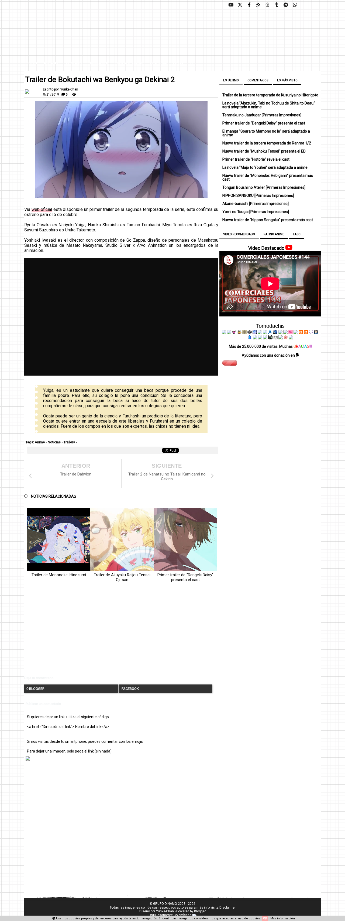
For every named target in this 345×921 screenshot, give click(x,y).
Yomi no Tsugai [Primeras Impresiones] (255, 212)
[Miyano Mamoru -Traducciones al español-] (301, 333)
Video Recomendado (239, 234)
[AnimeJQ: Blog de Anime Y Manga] (291, 338)
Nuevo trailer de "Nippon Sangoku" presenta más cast (267, 220)
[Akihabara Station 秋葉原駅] (311, 333)
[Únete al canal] (286, 5)
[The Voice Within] (275, 338)
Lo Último (231, 80)
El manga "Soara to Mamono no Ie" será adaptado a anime (266, 133)
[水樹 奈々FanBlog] (249, 333)
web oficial (42, 209)
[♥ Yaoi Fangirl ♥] (239, 333)
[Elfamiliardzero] (316, 333)
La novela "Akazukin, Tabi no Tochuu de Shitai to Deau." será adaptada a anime (268, 105)
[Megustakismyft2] (250, 338)
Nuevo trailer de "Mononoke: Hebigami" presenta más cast (267, 177)
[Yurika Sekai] (296, 333)
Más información (282, 918)
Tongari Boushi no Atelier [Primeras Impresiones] (263, 187)
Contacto (74, 63)
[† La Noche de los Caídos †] (224, 333)
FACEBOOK (130, 689)
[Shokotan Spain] (290, 333)
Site (176, 63)
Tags (297, 234)
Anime (40, 442)
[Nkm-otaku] (270, 338)
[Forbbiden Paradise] (260, 333)
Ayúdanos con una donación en (269, 355)
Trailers (69, 442)
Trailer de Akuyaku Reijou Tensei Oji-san (122, 577)
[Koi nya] (265, 333)
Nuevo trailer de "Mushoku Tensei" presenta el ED (264, 151)
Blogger (200, 911)
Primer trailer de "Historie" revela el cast (255, 159)
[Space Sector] (260, 338)
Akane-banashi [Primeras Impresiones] (255, 203)
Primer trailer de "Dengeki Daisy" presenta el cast (185, 577)
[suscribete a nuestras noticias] (258, 5)
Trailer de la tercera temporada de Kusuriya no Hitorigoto (270, 95)
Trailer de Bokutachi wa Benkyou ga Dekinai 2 (100, 79)
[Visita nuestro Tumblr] (276, 5)
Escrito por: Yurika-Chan (60, 89)
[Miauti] (234, 333)
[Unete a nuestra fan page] (249, 5)
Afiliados (51, 63)
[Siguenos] (267, 5)
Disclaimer (99, 63)
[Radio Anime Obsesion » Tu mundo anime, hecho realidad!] (270, 333)
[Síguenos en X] (240, 5)
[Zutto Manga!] (280, 333)
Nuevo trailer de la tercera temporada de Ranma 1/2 (266, 143)
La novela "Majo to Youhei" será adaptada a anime (265, 167)
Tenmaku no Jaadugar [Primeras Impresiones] (261, 115)
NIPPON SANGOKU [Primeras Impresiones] (258, 195)
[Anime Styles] (285, 333)
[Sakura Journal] (286, 338)
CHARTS (156, 63)
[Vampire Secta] (244, 333)
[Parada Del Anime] (275, 333)
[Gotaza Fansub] (255, 338)
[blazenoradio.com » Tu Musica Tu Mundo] (306, 333)
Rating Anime (274, 234)
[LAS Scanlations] (255, 333)
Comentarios (257, 80)
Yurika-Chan (165, 911)
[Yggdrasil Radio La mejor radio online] (229, 333)
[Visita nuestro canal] (231, 5)
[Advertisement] (121, 633)
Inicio (32, 63)
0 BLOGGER (35, 689)
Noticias (54, 442)
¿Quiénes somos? (129, 63)
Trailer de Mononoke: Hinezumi (59, 574)
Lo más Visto (287, 80)
